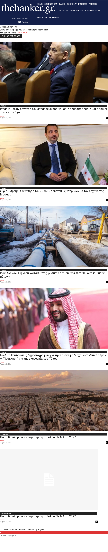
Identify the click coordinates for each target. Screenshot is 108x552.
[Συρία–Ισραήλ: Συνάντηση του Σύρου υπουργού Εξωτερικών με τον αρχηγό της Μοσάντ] (54, 154)
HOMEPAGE (22, 32)
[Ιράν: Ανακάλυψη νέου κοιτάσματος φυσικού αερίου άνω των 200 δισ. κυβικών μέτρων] (54, 236)
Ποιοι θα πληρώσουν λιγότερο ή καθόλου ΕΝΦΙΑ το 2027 (38, 437)
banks (2, 116)
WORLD (3, 106)
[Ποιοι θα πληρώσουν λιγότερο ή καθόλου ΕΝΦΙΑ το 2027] (54, 400)
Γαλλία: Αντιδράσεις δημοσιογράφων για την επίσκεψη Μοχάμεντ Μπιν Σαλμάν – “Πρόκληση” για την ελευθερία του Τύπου (53, 356)
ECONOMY (4, 434)
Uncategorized (6, 513)
